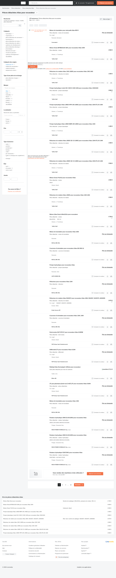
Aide (3, 548)
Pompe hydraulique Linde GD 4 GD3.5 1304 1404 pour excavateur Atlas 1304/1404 (74, 88)
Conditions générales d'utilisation (37, 545)
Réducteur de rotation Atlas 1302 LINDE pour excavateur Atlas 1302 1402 (71, 71)
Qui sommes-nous (7, 545)
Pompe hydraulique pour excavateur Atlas (62, 265)
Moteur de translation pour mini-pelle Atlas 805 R (64, 30)
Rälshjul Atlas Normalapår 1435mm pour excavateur (65, 367)
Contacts (4, 550)
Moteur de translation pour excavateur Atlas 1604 (64, 231)
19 (70, 485)
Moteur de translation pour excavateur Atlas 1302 (64, 401)
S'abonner (32, 66)
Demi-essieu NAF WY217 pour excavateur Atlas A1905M (66, 332)
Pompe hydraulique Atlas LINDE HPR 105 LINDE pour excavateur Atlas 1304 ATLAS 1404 (76, 104)
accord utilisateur (67, 68)
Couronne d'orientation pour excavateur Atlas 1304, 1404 (67, 315)
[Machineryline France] (10, 3)
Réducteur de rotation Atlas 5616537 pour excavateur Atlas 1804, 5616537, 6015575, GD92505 (77, 298)
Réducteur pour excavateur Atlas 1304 (61, 281)
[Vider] (24, 23)
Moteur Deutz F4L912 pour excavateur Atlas (63, 177)
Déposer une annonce (95, 473)
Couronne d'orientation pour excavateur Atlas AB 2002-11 (67, 248)
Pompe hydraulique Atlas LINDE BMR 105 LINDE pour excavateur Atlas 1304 (72, 124)
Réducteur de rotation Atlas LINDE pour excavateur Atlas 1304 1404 (70, 195)
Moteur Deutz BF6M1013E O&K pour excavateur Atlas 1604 (67, 47)
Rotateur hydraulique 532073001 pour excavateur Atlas (66, 452)
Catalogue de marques (34, 556)
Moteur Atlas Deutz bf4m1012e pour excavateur (64, 214)
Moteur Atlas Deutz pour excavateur (12, 501)
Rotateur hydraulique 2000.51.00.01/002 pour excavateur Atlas (68, 417)
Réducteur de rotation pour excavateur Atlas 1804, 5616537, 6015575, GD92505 (23, 518)
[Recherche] (30, 3)
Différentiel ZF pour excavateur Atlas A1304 (62, 349)
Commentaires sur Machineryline (37, 553)
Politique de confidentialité (35, 548)
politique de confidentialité (52, 68)
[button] (107, 42)
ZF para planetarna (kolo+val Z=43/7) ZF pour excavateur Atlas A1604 (70, 383)
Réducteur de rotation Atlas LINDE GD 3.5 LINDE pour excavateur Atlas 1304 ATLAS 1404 (76, 140)
